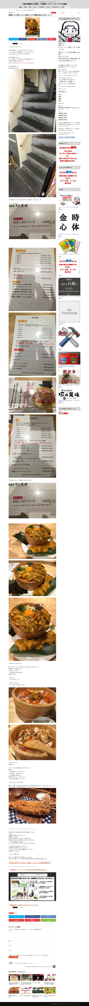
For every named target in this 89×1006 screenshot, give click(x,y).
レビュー (11, 913)
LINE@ (63, 7)
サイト (10, 950)
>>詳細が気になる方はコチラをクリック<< (22, 905)
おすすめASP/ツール (56, 7)
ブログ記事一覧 (41, 7)
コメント (10, 930)
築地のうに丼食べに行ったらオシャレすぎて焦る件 (21, 62)
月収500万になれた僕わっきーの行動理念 (28, 862)
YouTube (48, 7)
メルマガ (34, 7)
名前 (10, 940)
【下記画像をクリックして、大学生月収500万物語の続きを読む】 (27, 870)
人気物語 (20, 7)
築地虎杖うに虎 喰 (13, 670)
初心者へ (25, 7)
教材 (30, 7)
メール (10, 945)
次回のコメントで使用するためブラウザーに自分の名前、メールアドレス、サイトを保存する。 (29, 955)
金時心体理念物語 (66, 137)
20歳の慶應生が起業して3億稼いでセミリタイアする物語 (44, 4)
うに (16, 913)
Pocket (21, 43)
